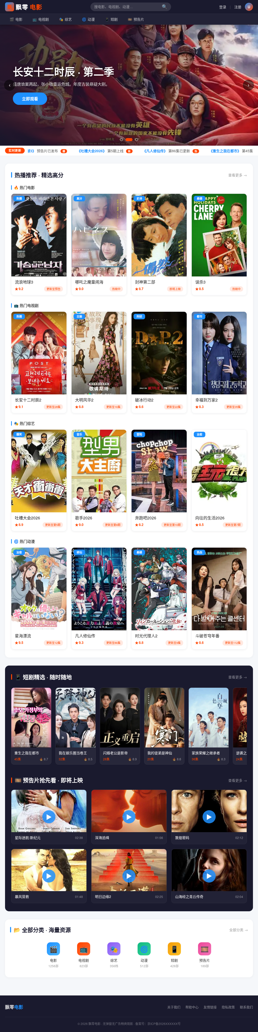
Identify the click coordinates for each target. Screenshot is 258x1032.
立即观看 (30, 99)
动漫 (88, 19)
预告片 (136, 19)
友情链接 (210, 1007)
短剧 (111, 19)
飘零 (24, 7)
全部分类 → (238, 929)
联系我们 (246, 1007)
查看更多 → (237, 174)
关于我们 (173, 1007)
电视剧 (41, 19)
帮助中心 (192, 1007)
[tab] (121, 139)
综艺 (65, 19)
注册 (237, 6)
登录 (222, 6)
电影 (16, 19)
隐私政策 (228, 1007)
